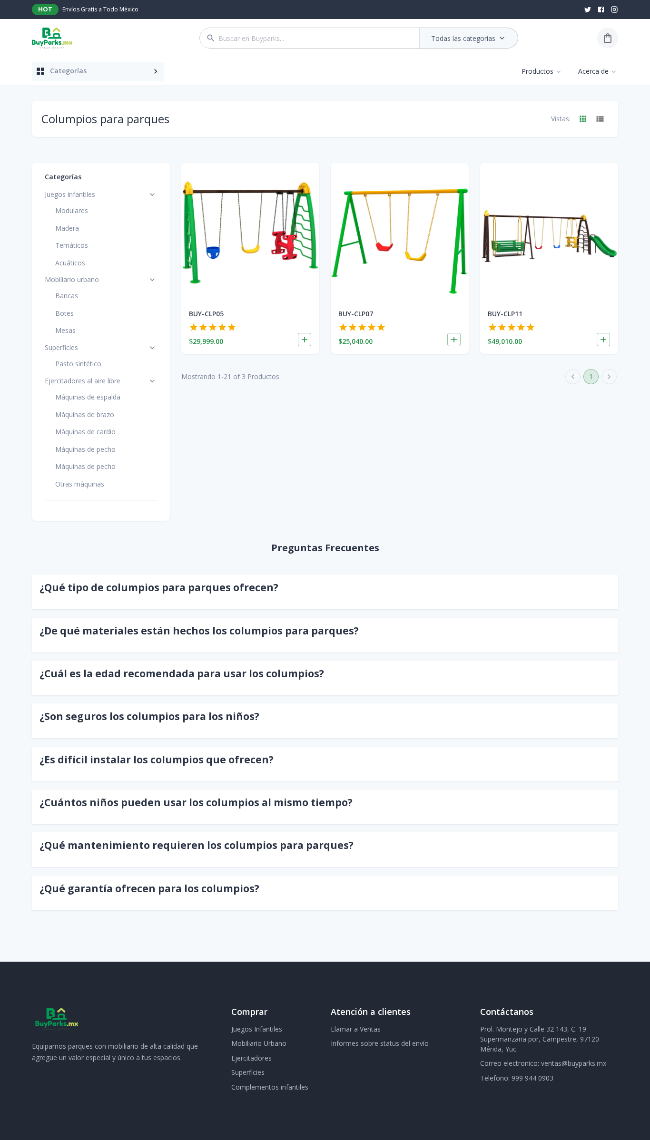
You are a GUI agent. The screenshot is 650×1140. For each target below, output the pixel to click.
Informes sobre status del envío (380, 1043)
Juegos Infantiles (256, 1028)
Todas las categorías (463, 38)
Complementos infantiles (269, 1086)
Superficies (248, 1072)
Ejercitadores (251, 1057)
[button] (325, 588)
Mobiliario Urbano (258, 1043)
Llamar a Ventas (356, 1028)
